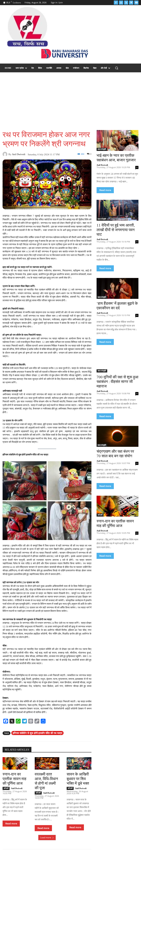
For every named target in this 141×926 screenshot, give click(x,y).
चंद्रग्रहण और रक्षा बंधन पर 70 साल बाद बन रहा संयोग (115, 453)
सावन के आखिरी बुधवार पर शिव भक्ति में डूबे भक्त (78, 779)
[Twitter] (126, 3)
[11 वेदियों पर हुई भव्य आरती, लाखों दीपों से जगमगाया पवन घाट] (117, 210)
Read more (11, 823)
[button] (116, 68)
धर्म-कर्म (6, 788)
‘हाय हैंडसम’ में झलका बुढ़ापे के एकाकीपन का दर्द (117, 305)
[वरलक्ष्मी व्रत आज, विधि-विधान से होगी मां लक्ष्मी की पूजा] (47, 763)
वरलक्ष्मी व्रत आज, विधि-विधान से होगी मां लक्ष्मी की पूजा (46, 781)
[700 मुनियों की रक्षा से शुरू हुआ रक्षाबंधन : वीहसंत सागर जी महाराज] (117, 362)
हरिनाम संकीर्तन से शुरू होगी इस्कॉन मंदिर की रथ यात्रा (37, 733)
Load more (45, 837)
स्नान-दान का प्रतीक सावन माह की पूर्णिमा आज (14, 779)
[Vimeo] (131, 3)
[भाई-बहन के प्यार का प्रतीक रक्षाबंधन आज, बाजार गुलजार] (117, 140)
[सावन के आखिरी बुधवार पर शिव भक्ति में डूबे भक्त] (79, 763)
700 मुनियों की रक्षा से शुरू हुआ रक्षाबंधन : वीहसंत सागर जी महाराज (117, 381)
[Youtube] (136, 3)
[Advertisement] (70, 100)
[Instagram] (121, 3)
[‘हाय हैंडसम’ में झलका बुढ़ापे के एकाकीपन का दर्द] (117, 288)
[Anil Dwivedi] (5, 154)
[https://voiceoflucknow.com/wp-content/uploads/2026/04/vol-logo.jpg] (28, 27)
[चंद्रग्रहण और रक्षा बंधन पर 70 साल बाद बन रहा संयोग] (117, 436)
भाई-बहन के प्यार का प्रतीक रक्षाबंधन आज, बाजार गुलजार (116, 157)
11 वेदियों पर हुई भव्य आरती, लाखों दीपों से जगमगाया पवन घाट (116, 230)
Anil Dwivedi (18, 154)
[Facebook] (116, 3)
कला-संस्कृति (102, 149)
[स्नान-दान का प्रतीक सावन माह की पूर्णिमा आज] (15, 763)
